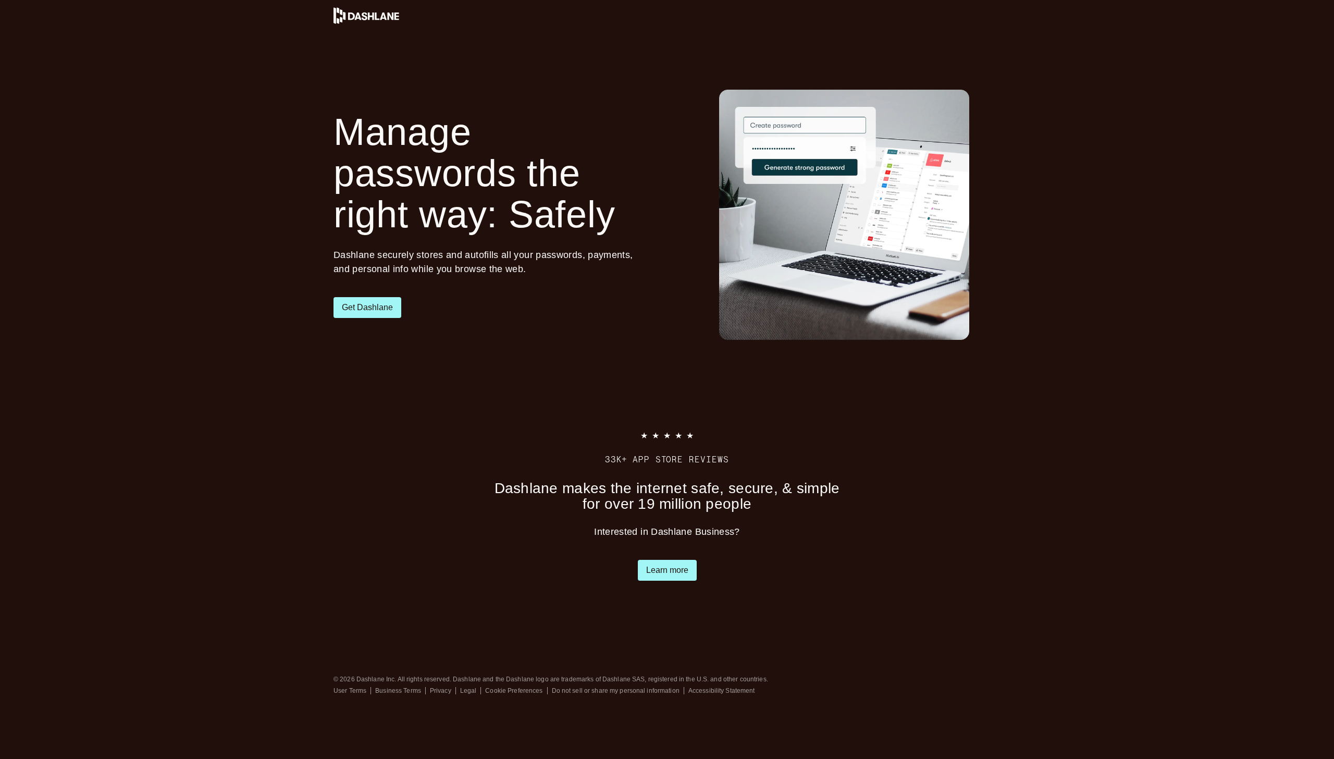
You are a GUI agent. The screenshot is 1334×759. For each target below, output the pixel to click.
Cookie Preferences (513, 690)
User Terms (350, 690)
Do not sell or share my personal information (616, 690)
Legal (468, 690)
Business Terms (398, 690)
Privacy (440, 690)
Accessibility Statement (721, 690)
